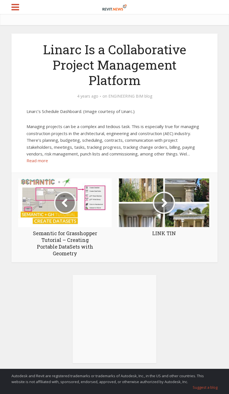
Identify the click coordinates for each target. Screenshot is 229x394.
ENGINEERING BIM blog (130, 96)
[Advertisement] (114, 322)
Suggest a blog (205, 387)
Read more (37, 160)
